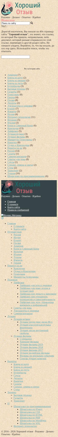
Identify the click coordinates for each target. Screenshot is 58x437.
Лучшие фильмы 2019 (31, 344)
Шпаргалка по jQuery (31, 409)
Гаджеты (12, 91)
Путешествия (14, 232)
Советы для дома (16, 159)
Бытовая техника (16, 89)
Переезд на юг (15, 148)
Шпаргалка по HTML (31, 415)
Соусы (10, 162)
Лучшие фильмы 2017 (31, 350)
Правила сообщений (18, 210)
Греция (11, 97)
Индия (10, 114)
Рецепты (12, 361)
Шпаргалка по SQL (30, 423)
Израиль (11, 111)
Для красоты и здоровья (20, 105)
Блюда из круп (15, 77)
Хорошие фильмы (29, 341)
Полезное (12, 279)
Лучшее (11, 316)
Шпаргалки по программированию (26, 176)
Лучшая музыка (15, 134)
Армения (12, 75)
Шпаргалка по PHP (30, 417)
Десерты (11, 103)
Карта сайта (13, 207)
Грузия (11, 100)
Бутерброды (13, 86)
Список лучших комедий (33, 358)
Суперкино (26, 339)
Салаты (11, 153)
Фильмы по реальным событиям (37, 355)
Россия (11, 151)
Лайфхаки (12, 131)
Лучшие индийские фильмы (35, 353)
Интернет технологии (19, 117)
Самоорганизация (16, 156)
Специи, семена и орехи (20, 165)
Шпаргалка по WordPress (33, 420)
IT (8, 403)
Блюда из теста (15, 83)
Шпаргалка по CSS (30, 412)
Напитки (12, 142)
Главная (11, 201)
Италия (11, 122)
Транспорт (13, 170)
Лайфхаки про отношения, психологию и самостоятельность (37, 298)
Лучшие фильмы (16, 136)
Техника (11, 392)
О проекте (12, 204)
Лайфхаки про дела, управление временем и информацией (37, 303)
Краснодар (13, 128)
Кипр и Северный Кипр (20, 125)
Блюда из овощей (16, 80)
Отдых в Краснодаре (18, 145)
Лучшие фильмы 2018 (31, 347)
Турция (11, 173)
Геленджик (13, 94)
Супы (10, 167)
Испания (12, 120)
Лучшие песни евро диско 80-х (36, 322)
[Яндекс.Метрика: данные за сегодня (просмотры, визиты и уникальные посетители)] (11, 215)
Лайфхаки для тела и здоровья (36, 285)
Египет (11, 108)
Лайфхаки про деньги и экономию (38, 293)
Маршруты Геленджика (19, 139)
